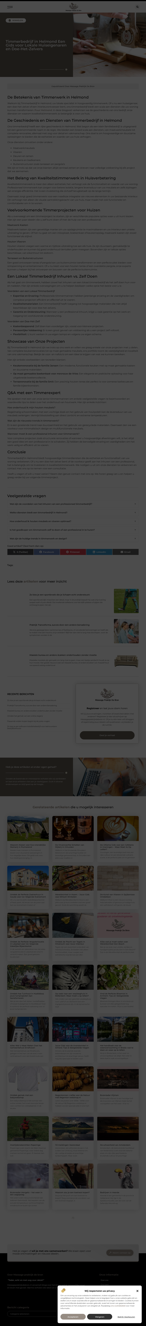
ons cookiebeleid (118, 1306)
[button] (137, 1291)
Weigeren (99, 1317)
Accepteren (73, 1317)
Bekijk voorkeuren (126, 1317)
